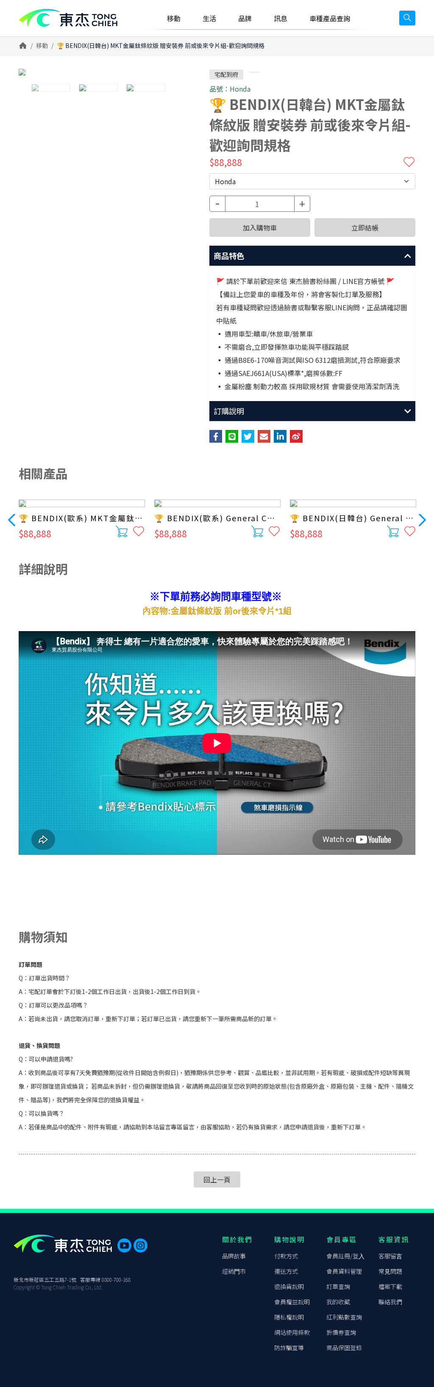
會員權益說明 (292, 1301)
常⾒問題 (390, 1271)
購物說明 (289, 1239)
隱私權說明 (289, 1317)
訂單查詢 (338, 1286)
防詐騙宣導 (289, 1347)
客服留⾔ (390, 1256)
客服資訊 (393, 1239)
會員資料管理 (344, 1271)
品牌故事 (234, 1256)
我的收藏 (338, 1301)
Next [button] (422, 520)
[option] (98, 72)
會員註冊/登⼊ (345, 1256)
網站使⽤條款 (292, 1332)
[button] (312, 256)
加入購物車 (260, 227)
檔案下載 (390, 1286)
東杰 (68, 18)
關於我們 (237, 1239)
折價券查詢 (341, 1332)
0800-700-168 (116, 1279)
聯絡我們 (390, 1301)
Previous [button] (11, 520)
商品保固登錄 (344, 1347)
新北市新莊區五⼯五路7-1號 (45, 1279)
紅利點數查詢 (344, 1317)
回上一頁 (217, 1179)
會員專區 (341, 1239)
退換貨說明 (289, 1286)
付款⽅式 (286, 1256)
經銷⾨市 (234, 1271)
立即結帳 (364, 227)
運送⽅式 (286, 1271)
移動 (42, 45)
